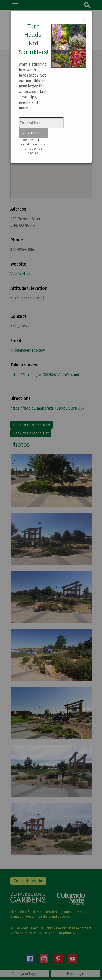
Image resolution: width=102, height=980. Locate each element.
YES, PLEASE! (34, 133)
